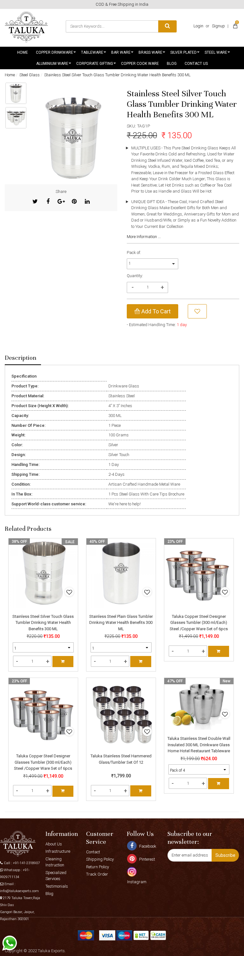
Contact (93, 852)
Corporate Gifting (94, 63)
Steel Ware (216, 52)
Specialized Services (55, 875)
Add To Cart (155, 311)
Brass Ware (150, 52)
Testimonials (56, 886)
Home (22, 52)
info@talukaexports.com (19, 891)
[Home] (26, 27)
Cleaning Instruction (54, 862)
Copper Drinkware (54, 52)
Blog (172, 63)
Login (198, 26)
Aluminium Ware (52, 63)
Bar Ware (121, 52)
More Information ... (144, 236)
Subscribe (225, 855)
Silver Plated (183, 52)
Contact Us (196, 63)
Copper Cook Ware (140, 63)
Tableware (92, 52)
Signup (218, 26)
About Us (53, 844)
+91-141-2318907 (26, 863)
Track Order (97, 874)
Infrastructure (57, 851)
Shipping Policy (100, 859)
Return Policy (97, 866)
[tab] (23, 358)
